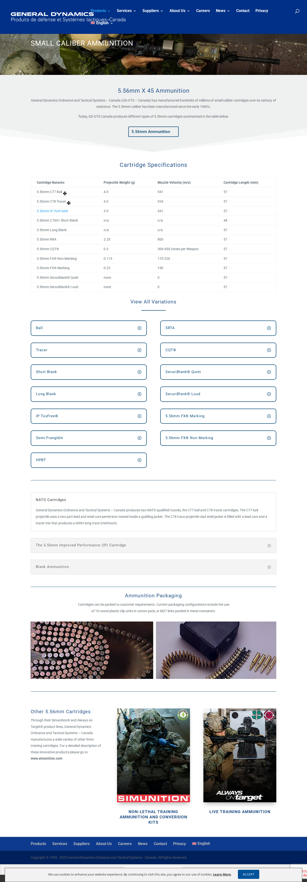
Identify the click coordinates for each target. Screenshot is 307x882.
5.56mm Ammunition (150, 131)
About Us (177, 11)
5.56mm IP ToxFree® (52, 211)
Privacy (261, 11)
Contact (242, 11)
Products (98, 11)
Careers (203, 11)
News (220, 11)
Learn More (222, 874)
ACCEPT (248, 874)
